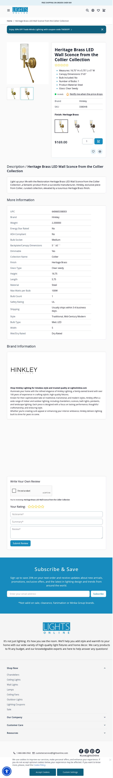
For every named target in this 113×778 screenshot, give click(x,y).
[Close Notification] (102, 29)
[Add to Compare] (100, 151)
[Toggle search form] (87, 10)
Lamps (10, 689)
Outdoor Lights (15, 699)
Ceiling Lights (14, 679)
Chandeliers (13, 674)
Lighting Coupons (16, 704)
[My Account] (93, 10)
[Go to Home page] (20, 10)
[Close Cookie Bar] (110, 759)
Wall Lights (12, 684)
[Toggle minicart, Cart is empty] (104, 10)
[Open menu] (8, 10)
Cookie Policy (39, 765)
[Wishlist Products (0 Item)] (98, 10)
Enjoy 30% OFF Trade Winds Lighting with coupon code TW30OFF (39, 29)
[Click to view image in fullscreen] (28, 63)
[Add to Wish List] (93, 151)
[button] (56, 668)
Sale (9, 709)
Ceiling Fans (13, 694)
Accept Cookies (43, 772)
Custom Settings (70, 772)
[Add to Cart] (98, 141)
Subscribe (98, 593)
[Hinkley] (56, 370)
